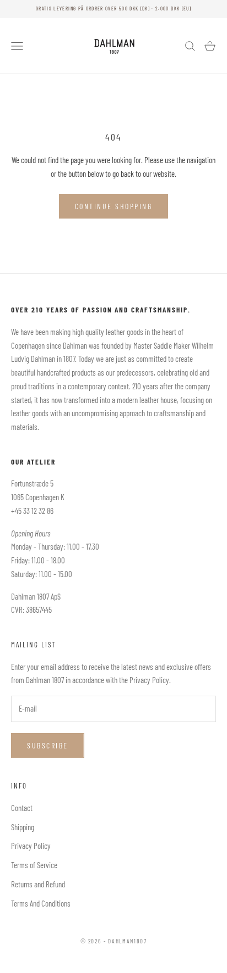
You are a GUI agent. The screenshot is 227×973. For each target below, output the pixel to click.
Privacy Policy (31, 846)
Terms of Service (34, 865)
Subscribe (47, 745)
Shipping (22, 827)
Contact (22, 808)
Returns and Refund (38, 884)
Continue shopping (114, 206)
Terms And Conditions (41, 903)
